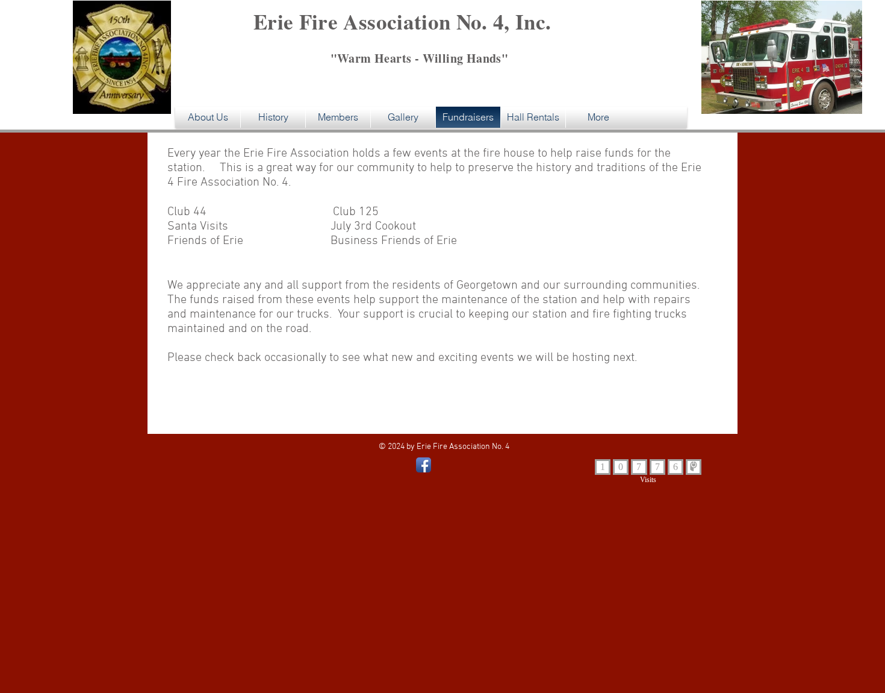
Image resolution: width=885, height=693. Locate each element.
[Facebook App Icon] (423, 464)
